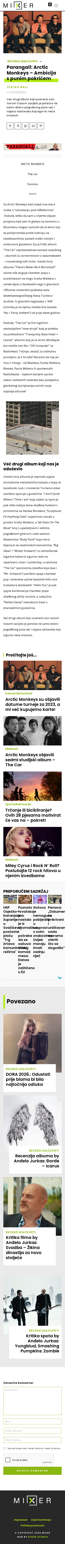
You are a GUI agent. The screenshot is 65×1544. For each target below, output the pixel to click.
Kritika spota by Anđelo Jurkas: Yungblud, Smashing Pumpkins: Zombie (37, 1343)
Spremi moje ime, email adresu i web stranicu (34, 1448)
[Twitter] (17, 126)
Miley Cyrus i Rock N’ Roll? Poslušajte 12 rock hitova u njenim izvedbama (33, 871)
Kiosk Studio (38, 1536)
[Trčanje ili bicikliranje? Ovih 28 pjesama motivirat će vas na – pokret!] (32, 786)
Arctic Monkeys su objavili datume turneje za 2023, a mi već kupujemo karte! (32, 704)
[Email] (33, 126)
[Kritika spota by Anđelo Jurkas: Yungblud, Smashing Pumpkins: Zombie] (32, 1304)
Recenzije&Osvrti (23, 61)
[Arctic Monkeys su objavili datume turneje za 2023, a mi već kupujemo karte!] (32, 675)
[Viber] (40, 126)
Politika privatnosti (32, 1525)
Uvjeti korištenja (41, 1520)
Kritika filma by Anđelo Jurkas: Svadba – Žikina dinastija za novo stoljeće (24, 1248)
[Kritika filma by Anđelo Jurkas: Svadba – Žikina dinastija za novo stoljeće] (32, 1206)
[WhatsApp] (25, 126)
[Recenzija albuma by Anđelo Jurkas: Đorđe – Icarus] (32, 1124)
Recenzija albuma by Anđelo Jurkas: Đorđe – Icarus (36, 1161)
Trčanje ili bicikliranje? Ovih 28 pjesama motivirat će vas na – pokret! (33, 815)
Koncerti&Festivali (18, 693)
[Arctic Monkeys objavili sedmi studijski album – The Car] (32, 730)
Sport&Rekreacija (18, 804)
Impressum (21, 1520)
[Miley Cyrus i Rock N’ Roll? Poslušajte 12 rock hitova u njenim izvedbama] (32, 841)
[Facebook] (10, 126)
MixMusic (11, 748)
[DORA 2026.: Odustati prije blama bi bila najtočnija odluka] (32, 1043)
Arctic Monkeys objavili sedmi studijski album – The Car (30, 760)
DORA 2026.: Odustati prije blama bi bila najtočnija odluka (28, 1079)
